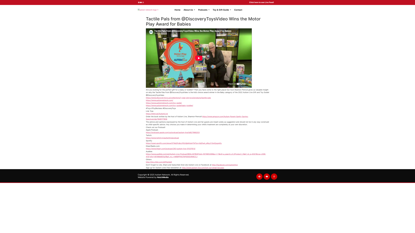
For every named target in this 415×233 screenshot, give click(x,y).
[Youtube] (141, 2)
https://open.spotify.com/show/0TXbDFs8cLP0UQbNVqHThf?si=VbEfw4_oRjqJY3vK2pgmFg (184, 143)
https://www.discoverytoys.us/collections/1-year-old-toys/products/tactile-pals (178, 98)
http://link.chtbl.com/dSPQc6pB (159, 162)
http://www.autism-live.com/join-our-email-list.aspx (203, 168)
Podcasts (202, 10)
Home (177, 10)
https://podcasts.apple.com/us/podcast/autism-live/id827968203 (173, 132)
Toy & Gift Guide (221, 10)
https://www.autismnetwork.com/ (159, 100)
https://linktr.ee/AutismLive (157, 114)
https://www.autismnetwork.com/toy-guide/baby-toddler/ (169, 105)
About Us (188, 10)
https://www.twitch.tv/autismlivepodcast (162, 138)
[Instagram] (143, 2)
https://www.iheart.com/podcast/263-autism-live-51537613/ (170, 149)
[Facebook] (139, 2)
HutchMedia (162, 177)
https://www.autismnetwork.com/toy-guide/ (164, 103)
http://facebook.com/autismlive (225, 165)
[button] (189, 10)
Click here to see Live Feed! (261, 2)
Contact (238, 10)
